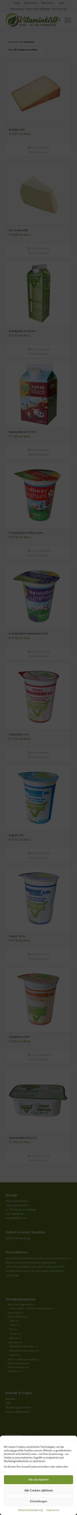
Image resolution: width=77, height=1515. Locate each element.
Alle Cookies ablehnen (38, 1490)
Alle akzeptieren (38, 1479)
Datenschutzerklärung (30, 1510)
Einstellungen (38, 1501)
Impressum (53, 1510)
